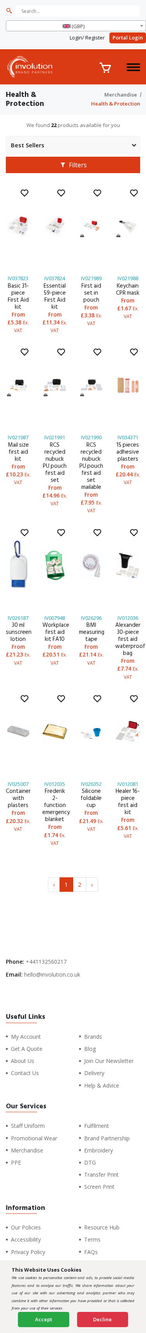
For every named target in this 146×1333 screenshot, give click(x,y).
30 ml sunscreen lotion (19, 632)
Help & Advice (101, 1085)
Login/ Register (87, 37)
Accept (43, 1319)
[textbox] (76, 26)
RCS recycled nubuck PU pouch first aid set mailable (91, 466)
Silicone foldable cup (91, 798)
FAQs (91, 1252)
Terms (92, 1239)
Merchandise (120, 94)
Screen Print (99, 1186)
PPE (16, 1162)
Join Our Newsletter (109, 1061)
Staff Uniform (28, 1125)
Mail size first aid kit (18, 452)
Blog (90, 1048)
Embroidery (98, 1150)
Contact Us (25, 1073)
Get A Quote (26, 1048)
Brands (93, 1036)
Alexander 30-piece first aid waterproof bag (130, 639)
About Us (22, 1061)
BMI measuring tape (91, 632)
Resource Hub (102, 1227)
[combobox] (76, 25)
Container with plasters (18, 798)
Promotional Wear (34, 1138)
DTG (90, 1162)
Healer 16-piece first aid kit (128, 801)
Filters (77, 165)
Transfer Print (101, 1174)
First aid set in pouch (91, 293)
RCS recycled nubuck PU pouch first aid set (55, 462)
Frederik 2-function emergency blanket (56, 805)
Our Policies (26, 1227)
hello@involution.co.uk (52, 974)
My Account (26, 1036)
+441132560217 (46, 961)
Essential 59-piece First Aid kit (55, 296)
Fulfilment (96, 1125)
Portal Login (128, 37)
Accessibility (26, 1239)
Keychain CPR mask (127, 289)
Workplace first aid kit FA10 (55, 632)
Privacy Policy (28, 1252)
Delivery (94, 1073)
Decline (102, 1319)
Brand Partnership (107, 1138)
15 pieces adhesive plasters (127, 452)
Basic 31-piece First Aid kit (18, 296)
